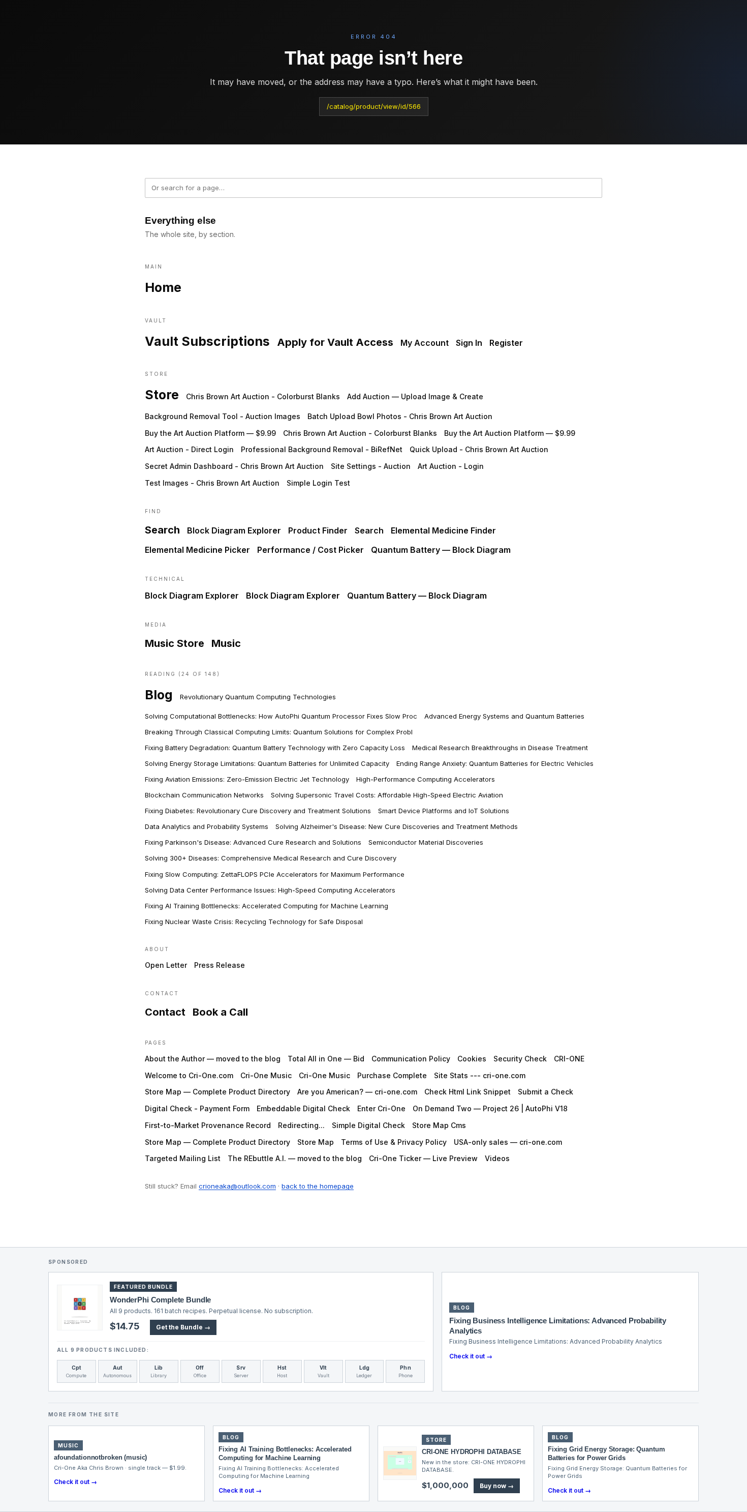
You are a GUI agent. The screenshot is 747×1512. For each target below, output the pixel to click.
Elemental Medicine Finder (443, 530)
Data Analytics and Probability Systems (206, 826)
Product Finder (318, 530)
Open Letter (166, 965)
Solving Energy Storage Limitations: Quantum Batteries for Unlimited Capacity (267, 763)
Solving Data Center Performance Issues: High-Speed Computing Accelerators (270, 890)
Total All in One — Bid (326, 1058)
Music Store (174, 643)
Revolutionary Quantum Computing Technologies (258, 697)
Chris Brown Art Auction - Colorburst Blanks (263, 396)
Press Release (219, 965)
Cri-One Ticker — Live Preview (423, 1158)
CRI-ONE (569, 1058)
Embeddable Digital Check (303, 1108)
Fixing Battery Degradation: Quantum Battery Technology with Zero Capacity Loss (275, 748)
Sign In (469, 343)
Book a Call (220, 1012)
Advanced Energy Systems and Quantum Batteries (504, 716)
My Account (424, 343)
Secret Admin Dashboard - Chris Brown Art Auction (234, 466)
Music (226, 643)
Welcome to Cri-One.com (189, 1075)
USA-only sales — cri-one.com (508, 1142)
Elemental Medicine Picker (197, 550)
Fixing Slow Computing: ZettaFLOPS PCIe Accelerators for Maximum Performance (274, 874)
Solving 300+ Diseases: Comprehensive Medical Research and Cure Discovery (270, 858)
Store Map (315, 1142)
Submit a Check (545, 1091)
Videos (497, 1158)
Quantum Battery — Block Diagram (441, 550)
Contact (165, 1012)
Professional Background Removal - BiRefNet (321, 449)
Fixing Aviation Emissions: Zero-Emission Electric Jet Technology (247, 779)
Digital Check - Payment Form (197, 1108)
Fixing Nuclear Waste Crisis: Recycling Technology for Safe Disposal (254, 921)
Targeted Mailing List (183, 1158)
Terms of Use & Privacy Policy (394, 1142)
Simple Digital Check (368, 1125)
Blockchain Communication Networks (204, 795)
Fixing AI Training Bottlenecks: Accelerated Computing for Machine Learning (266, 906)
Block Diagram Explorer (234, 530)
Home (163, 287)
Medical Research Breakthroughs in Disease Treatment (500, 748)
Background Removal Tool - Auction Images (222, 416)
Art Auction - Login (451, 466)
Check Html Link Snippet (467, 1091)
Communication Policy (410, 1058)
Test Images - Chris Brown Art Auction (212, 483)
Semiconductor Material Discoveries (425, 842)
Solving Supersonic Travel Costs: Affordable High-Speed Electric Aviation (387, 795)
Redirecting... (301, 1125)
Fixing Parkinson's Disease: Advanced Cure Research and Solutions (253, 842)
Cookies (471, 1058)
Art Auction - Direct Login (189, 449)
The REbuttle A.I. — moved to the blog (295, 1158)
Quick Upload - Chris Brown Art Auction (479, 449)
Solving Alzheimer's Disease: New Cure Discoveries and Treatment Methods (396, 826)
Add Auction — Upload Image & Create (415, 396)
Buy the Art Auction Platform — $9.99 (210, 433)
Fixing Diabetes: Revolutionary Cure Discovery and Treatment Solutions (258, 811)
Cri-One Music (266, 1075)
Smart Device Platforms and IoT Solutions (443, 811)
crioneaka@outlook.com (237, 1186)
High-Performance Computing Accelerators (425, 779)
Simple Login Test (318, 483)
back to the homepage (318, 1186)
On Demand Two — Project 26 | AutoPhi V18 (490, 1108)
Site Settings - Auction (371, 466)
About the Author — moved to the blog (213, 1058)
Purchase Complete (392, 1075)
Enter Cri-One (381, 1108)
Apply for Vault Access (335, 342)
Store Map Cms (439, 1125)
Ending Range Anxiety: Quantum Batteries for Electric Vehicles (495, 763)
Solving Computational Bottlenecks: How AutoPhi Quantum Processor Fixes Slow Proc (281, 716)
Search (162, 530)
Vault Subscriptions (207, 341)
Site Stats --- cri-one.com (479, 1075)
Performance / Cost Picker (310, 550)
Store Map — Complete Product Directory (217, 1091)
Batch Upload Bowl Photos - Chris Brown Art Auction (399, 416)
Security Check (520, 1058)
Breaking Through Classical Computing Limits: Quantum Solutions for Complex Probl (279, 732)
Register (506, 343)
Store (162, 394)
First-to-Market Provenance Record (208, 1125)
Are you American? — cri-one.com (357, 1091)
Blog (159, 694)
